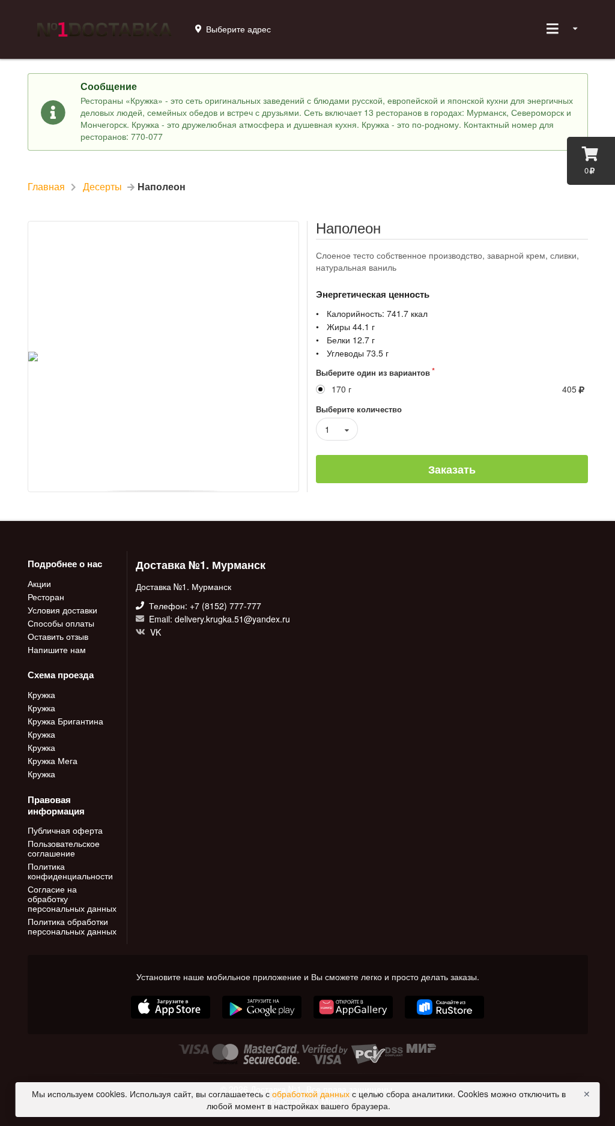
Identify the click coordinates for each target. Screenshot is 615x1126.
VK (154, 631)
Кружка (41, 695)
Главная (46, 186)
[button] (354, 1020)
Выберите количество (359, 409)
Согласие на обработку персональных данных (72, 898)
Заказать (452, 469)
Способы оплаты (61, 623)
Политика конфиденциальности (70, 871)
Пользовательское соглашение (64, 848)
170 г (341, 389)
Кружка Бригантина (65, 721)
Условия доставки (62, 610)
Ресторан (46, 597)
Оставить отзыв (58, 636)
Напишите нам (57, 648)
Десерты (102, 186)
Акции (39, 584)
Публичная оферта (65, 830)
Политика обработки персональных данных (72, 925)
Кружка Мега (52, 760)
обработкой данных (312, 1094)
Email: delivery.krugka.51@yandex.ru (218, 619)
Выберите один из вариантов (373, 372)
